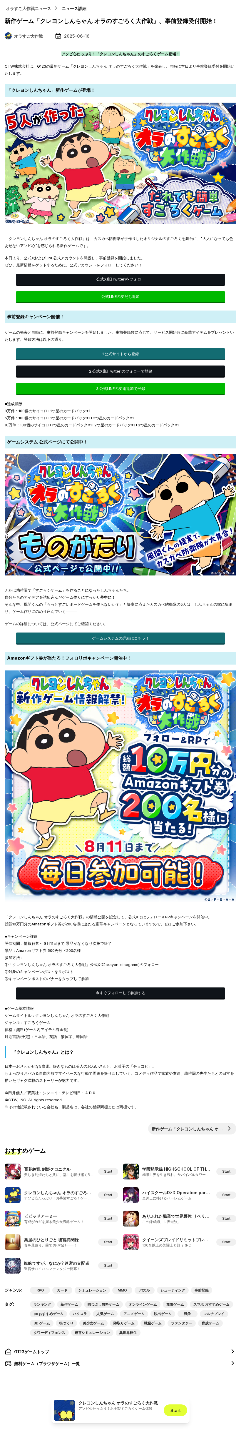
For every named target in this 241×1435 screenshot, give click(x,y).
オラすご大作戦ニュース (28, 8)
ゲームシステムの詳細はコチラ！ (120, 638)
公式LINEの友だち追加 (120, 296)
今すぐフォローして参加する (120, 992)
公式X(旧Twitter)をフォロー (120, 279)
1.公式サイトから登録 (120, 353)
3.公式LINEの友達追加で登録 (120, 388)
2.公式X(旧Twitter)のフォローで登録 (120, 371)
